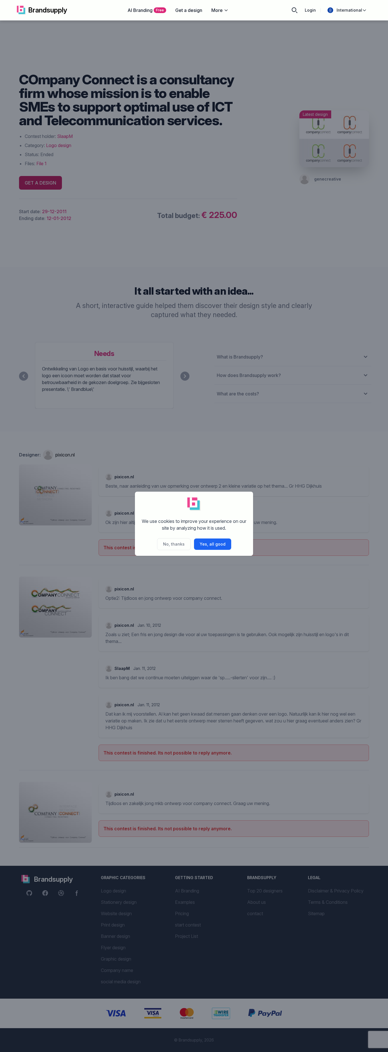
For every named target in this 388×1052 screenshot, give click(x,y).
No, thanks (174, 544)
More (217, 10)
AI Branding (146, 10)
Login (310, 10)
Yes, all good (213, 544)
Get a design (188, 10)
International (349, 10)
